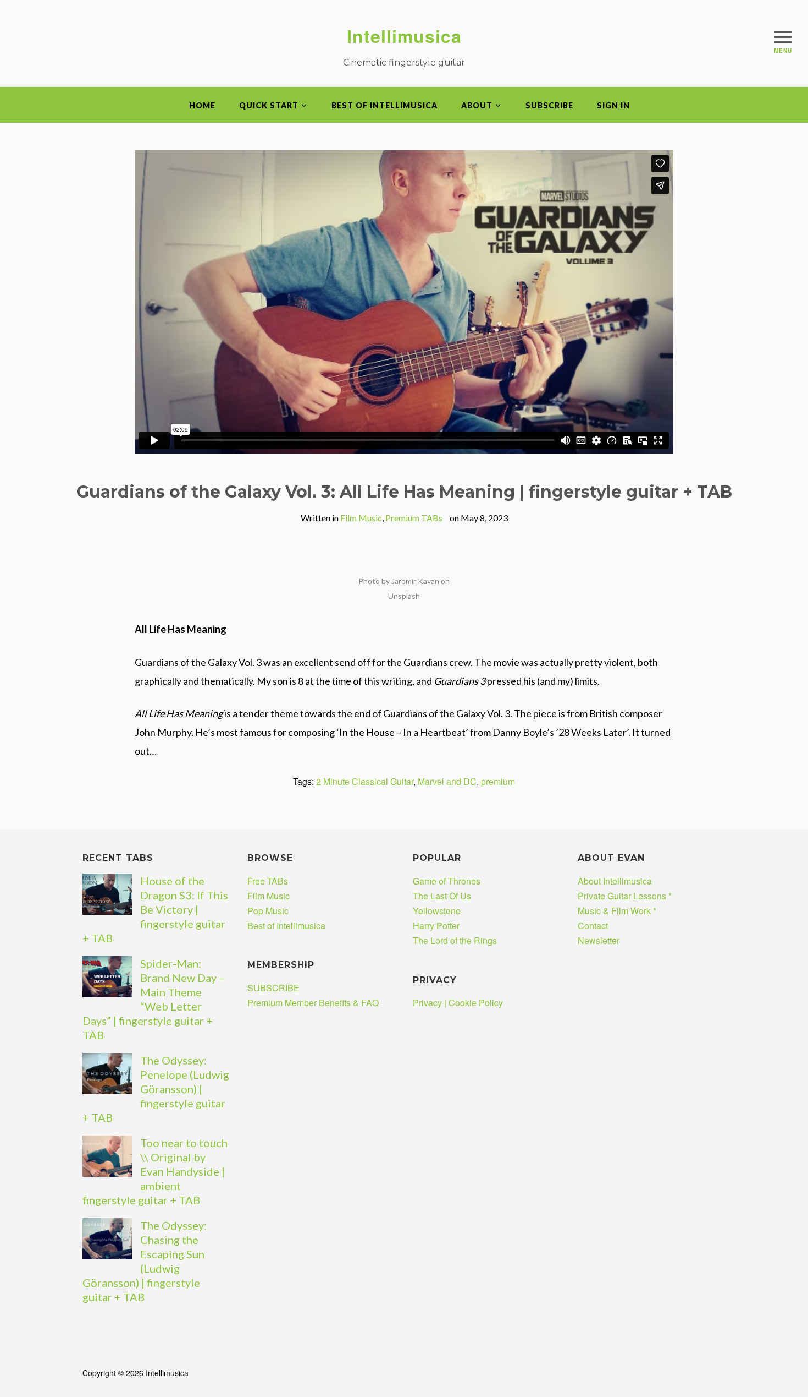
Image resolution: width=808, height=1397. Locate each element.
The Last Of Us (442, 896)
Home (202, 105)
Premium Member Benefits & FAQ (313, 1002)
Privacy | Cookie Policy (458, 1002)
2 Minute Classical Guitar (364, 781)
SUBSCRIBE (549, 105)
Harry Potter (436, 925)
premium (498, 781)
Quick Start (268, 105)
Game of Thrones (446, 881)
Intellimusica (404, 35)
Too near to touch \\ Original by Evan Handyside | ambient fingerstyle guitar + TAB (155, 1171)
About (476, 105)
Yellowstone (437, 910)
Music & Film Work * (617, 910)
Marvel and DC (447, 781)
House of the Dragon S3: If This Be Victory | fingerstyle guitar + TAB (155, 909)
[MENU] (783, 37)
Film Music (361, 517)
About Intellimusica (615, 881)
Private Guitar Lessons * (625, 896)
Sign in (613, 105)
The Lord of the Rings (455, 940)
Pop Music (268, 910)
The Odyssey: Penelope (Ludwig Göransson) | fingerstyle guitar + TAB (155, 1089)
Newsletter (598, 940)
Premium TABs (413, 517)
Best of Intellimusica (384, 105)
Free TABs (267, 881)
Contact (593, 925)
